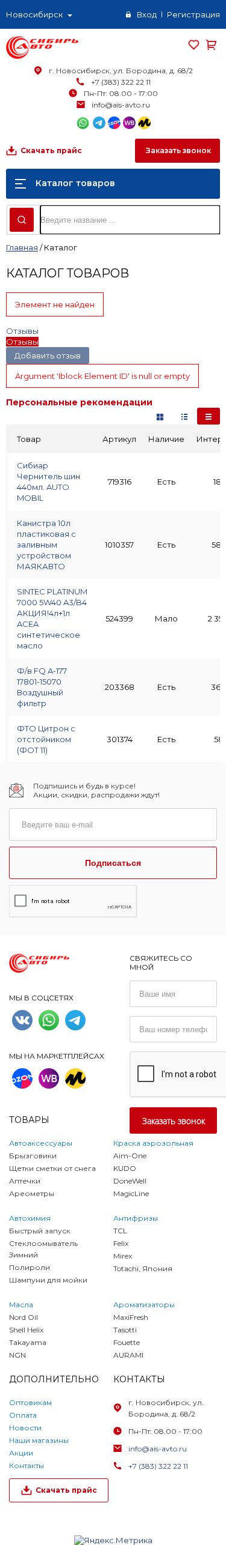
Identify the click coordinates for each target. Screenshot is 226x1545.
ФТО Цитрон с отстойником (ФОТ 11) (46, 739)
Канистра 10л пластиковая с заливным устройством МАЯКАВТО (46, 544)
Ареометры (31, 1193)
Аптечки (24, 1180)
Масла (21, 1304)
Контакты (26, 1465)
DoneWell (129, 1180)
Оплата (23, 1415)
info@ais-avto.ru (121, 104)
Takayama (27, 1342)
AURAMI (128, 1354)
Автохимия (30, 1218)
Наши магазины (39, 1440)
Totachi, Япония (142, 1268)
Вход (147, 14)
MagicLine (131, 1193)
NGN (17, 1354)
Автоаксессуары (40, 1142)
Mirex (122, 1255)
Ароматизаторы (144, 1304)
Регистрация (193, 14)
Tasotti (125, 1329)
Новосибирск (34, 14)
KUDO (124, 1168)
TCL (120, 1230)
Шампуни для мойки (48, 1279)
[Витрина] (160, 416)
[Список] (208, 416)
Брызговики (33, 1155)
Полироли (29, 1267)
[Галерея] (184, 416)
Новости (25, 1427)
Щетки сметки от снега (52, 1168)
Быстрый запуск (40, 1230)
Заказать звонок (177, 150)
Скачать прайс (51, 150)
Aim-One (129, 1155)
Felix (120, 1243)
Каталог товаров (75, 183)
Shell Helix (26, 1329)
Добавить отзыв (47, 355)
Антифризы (135, 1218)
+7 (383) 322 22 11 (121, 81)
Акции (21, 1452)
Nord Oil (23, 1317)
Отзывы (22, 331)
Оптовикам (30, 1402)
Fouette (126, 1342)
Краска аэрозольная (153, 1142)
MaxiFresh (130, 1317)
